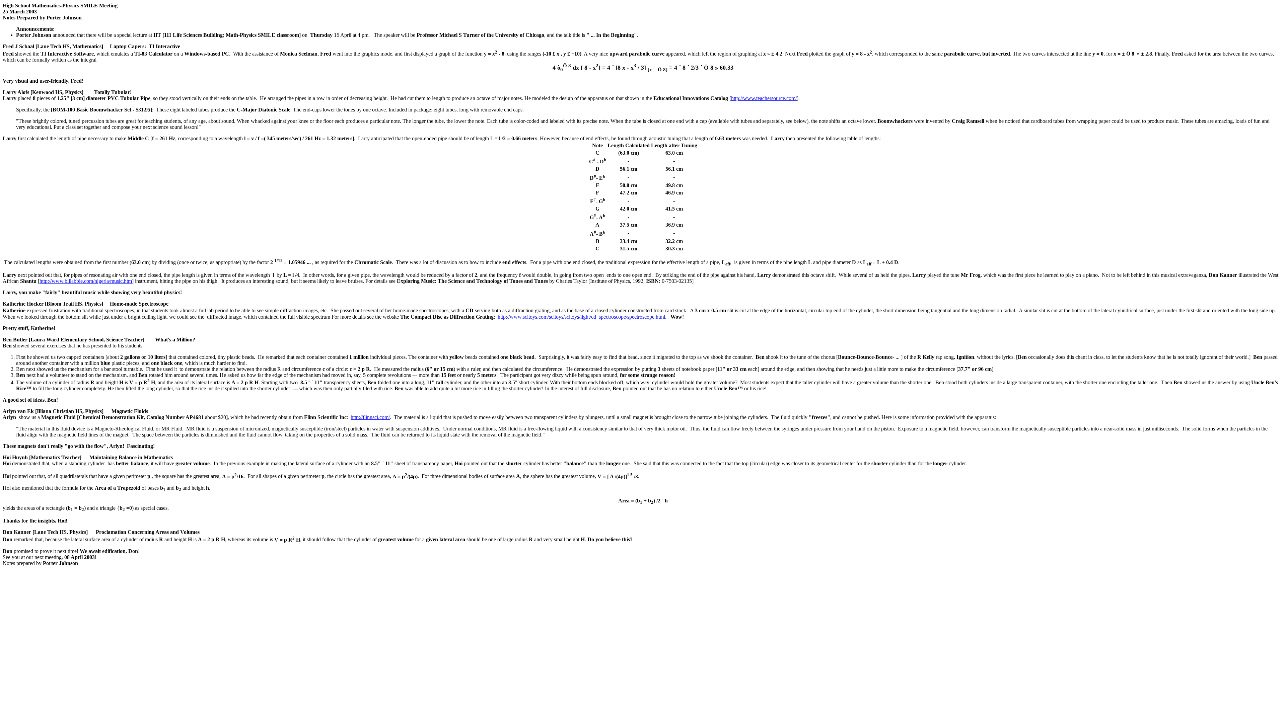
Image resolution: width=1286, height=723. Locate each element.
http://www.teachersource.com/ (764, 98)
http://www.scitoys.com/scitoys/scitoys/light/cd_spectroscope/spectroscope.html (581, 317)
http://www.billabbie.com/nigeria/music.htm (86, 281)
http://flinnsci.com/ (370, 417)
